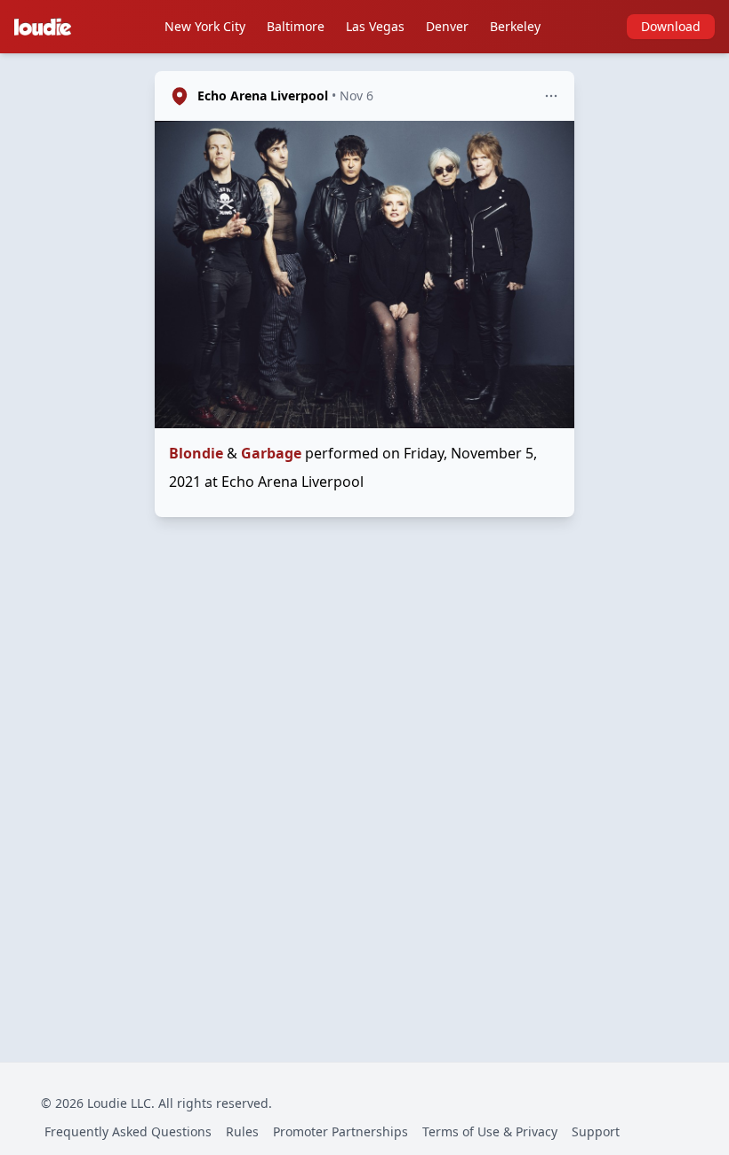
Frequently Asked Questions (128, 1131)
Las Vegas (375, 26)
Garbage (271, 453)
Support (596, 1131)
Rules (242, 1131)
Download (671, 26)
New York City (204, 26)
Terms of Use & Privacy (489, 1131)
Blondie (196, 453)
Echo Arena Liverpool (262, 95)
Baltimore (295, 26)
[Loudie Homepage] (46, 27)
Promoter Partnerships (340, 1131)
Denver (447, 26)
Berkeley (515, 26)
